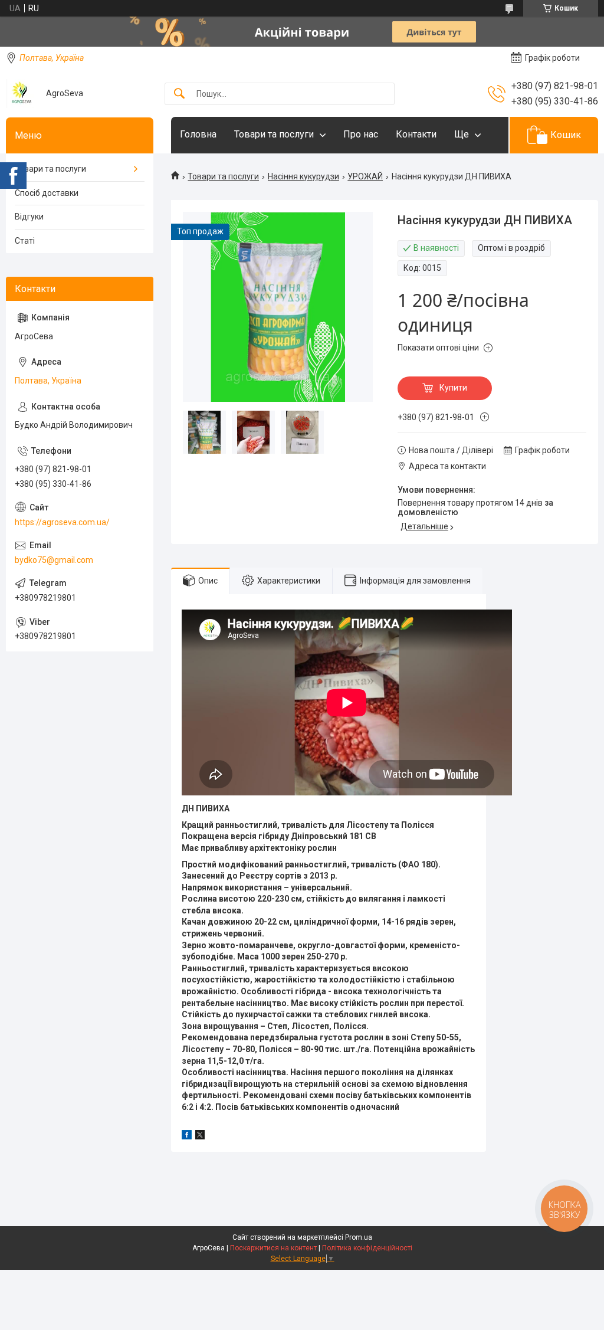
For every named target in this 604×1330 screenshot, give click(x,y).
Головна (198, 134)
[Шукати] (179, 94)
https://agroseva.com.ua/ (62, 522)
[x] (200, 1136)
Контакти (416, 134)
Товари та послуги (274, 134)
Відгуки (29, 216)
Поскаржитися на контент (273, 1248)
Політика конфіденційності (367, 1248)
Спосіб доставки (46, 193)
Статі (25, 240)
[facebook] (187, 1136)
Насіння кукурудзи (303, 176)
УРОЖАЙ (365, 176)
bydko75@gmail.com (54, 560)
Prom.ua (358, 1237)
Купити (453, 387)
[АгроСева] (21, 93)
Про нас (360, 134)
